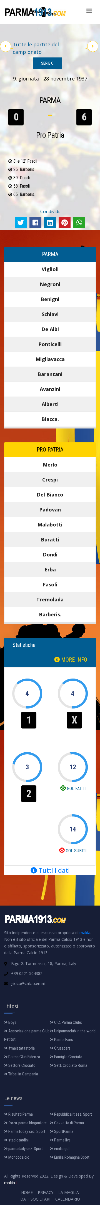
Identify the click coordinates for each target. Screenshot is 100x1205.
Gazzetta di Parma (68, 1122)
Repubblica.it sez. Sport (72, 1114)
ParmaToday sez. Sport (26, 1131)
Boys (12, 1022)
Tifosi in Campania (23, 1074)
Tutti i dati (53, 870)
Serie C (47, 63)
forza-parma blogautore (27, 1122)
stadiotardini (18, 1140)
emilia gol (61, 1148)
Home (27, 1192)
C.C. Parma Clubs (67, 1022)
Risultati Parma (20, 1114)
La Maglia (68, 1192)
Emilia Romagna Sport (71, 1157)
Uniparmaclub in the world (74, 1030)
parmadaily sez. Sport (25, 1148)
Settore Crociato (22, 1065)
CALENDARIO (67, 1199)
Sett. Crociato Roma (70, 1065)
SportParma (63, 1131)
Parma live (62, 1140)
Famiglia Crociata (67, 1056)
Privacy (45, 1192)
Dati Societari (35, 1199)
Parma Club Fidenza (24, 1056)
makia (84, 932)
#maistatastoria (21, 1048)
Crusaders (62, 1048)
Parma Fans (63, 1039)
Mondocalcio (18, 1157)
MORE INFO (73, 659)
